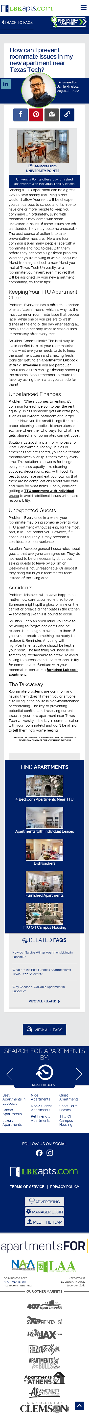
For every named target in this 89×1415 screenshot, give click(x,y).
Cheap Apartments (12, 1112)
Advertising (47, 1202)
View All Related (43, 1001)
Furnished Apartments (44, 895)
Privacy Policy (64, 1187)
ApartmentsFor (15, 1281)
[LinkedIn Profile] (6, 82)
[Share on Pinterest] (36, 114)
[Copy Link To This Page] (67, 114)
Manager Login (47, 1212)
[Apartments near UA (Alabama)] (44, 1392)
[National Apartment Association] (24, 1266)
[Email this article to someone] (51, 114)
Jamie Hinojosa (68, 86)
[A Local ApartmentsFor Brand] (44, 1246)
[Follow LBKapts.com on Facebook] (39, 1153)
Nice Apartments (40, 1097)
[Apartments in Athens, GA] (44, 1377)
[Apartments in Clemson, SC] (44, 1407)
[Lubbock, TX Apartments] (27, 9)
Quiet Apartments (69, 1097)
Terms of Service (27, 1187)
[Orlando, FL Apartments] (44, 1303)
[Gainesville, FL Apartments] (44, 1318)
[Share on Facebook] (20, 114)
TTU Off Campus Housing (44, 927)
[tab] (44, 1075)
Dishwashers (44, 863)
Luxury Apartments (12, 1123)
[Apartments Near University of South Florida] (44, 1362)
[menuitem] (16, 1099)
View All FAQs (48, 1030)
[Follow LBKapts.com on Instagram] (49, 1153)
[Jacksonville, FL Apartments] (44, 1333)
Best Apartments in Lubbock (13, 1099)
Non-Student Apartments (41, 1108)
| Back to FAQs (19, 22)
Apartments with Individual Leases (44, 831)
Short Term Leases (68, 1108)
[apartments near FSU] (44, 1348)
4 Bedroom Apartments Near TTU (44, 799)
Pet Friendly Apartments (40, 1118)
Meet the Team (47, 1222)
